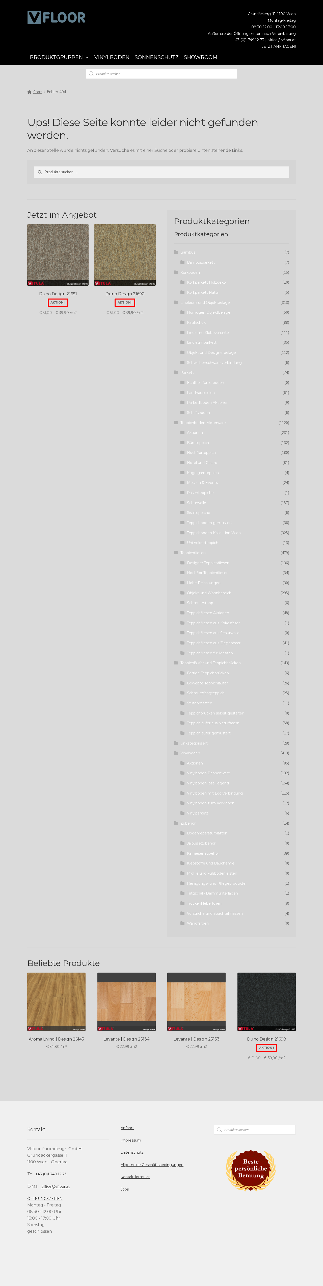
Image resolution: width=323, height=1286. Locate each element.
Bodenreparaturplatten (207, 833)
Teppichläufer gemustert (209, 733)
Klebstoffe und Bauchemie (210, 863)
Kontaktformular (135, 1177)
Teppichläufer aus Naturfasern (213, 723)
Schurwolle (196, 503)
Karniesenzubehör (203, 853)
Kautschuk (196, 322)
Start (37, 92)
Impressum (131, 1140)
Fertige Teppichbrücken (208, 673)
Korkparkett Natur (203, 292)
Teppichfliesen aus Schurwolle (213, 633)
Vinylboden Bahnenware (208, 773)
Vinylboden (111, 57)
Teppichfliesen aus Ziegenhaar (213, 643)
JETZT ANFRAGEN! (279, 46)
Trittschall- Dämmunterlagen (212, 893)
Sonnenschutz (156, 57)
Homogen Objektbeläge (208, 312)
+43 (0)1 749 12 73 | (250, 40)
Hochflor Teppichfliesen (208, 573)
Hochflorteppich (201, 452)
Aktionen (195, 432)
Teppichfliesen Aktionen (208, 613)
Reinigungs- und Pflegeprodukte (216, 883)
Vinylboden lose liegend (208, 783)
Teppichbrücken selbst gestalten (215, 713)
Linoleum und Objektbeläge (205, 302)
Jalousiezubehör (201, 843)
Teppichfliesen (193, 553)
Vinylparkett (197, 813)
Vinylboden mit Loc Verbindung (215, 793)
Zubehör (188, 823)
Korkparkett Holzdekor (207, 282)
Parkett (187, 372)
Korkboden (190, 272)
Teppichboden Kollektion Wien (214, 533)
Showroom (200, 57)
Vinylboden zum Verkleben (210, 803)
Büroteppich (198, 442)
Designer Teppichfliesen (208, 563)
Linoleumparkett (202, 342)
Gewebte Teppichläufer (207, 683)
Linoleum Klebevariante (208, 332)
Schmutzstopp (200, 603)
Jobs (125, 1189)
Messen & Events (202, 482)
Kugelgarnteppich (203, 473)
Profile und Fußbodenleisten (212, 873)
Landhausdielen (201, 392)
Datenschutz (132, 1152)
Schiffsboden (198, 412)
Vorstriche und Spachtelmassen (215, 913)
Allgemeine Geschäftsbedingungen (152, 1165)
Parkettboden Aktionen (208, 402)
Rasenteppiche (200, 492)
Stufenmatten (199, 703)
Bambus (187, 252)
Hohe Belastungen (204, 583)
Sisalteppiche (198, 512)
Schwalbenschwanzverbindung (214, 362)
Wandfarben (198, 923)
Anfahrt (127, 1128)
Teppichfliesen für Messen (210, 653)
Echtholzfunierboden (205, 382)
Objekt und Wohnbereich (209, 593)
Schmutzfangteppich (206, 693)
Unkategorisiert (194, 743)
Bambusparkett (201, 262)
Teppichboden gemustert (209, 523)
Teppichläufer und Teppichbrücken (210, 663)
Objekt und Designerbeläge (211, 352)
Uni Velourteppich (202, 542)
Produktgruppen (56, 57)
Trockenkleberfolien (204, 903)
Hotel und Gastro (202, 462)
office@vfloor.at (281, 40)
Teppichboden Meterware (203, 423)
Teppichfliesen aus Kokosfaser (213, 623)
